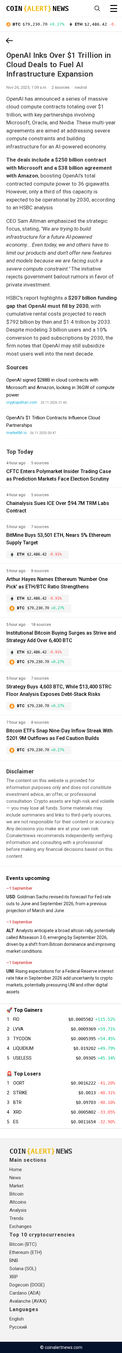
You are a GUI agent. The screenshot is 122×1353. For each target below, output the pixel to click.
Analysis (18, 1210)
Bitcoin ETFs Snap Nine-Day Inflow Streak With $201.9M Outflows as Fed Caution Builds (59, 734)
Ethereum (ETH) (25, 1252)
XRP (13, 1277)
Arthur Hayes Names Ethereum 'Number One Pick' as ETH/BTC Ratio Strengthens (57, 583)
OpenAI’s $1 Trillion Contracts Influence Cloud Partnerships (53, 421)
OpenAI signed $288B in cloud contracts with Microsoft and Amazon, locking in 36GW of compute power (60, 387)
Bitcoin (16, 1194)
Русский (18, 1327)
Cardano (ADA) (24, 1293)
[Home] (9, 41)
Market (16, 1186)
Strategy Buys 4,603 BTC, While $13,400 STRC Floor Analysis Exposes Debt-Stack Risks (59, 690)
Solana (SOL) (22, 1268)
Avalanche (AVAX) (28, 1301)
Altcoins (17, 1202)
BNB (13, 1260)
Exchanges (20, 1226)
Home (15, 1169)
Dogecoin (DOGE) (27, 1285)
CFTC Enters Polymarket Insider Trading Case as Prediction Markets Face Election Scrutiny (58, 475)
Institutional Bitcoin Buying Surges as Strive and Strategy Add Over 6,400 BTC (61, 636)
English (16, 1319)
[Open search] (97, 8)
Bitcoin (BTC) (23, 1244)
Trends (16, 1218)
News (15, 1178)
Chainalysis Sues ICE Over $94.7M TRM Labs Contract (57, 507)
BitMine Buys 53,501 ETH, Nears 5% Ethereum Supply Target (58, 539)
